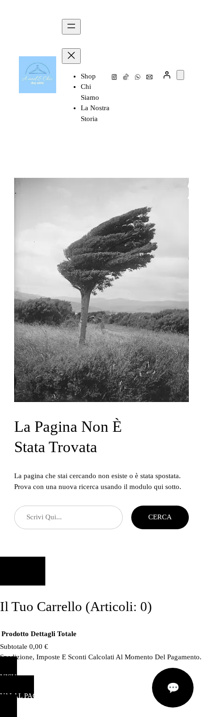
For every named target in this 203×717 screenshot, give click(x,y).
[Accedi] (167, 75)
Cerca (160, 517)
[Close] (22, 571)
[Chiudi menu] (71, 56)
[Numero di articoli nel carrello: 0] (180, 75)
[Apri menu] (71, 27)
